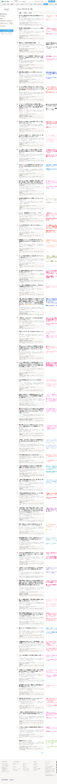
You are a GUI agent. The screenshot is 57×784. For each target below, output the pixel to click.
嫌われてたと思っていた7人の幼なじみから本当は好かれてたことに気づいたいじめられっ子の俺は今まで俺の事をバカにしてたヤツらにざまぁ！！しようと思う (31, 410)
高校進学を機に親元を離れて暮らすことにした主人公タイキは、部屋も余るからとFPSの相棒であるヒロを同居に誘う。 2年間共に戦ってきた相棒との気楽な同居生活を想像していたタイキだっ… (31, 457)
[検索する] (35, 1)
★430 (20, 387)
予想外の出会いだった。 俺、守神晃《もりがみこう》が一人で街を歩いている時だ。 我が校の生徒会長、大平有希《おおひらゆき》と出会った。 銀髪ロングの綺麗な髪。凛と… (31, 202)
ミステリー (25, 767)
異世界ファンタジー (25, 591)
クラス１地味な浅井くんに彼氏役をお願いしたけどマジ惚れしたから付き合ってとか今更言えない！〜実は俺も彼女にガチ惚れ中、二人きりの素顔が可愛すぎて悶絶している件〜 (31, 364)
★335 (20, 746)
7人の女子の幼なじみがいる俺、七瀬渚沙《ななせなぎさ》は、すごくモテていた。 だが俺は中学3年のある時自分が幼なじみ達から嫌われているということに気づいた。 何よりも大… (31, 415)
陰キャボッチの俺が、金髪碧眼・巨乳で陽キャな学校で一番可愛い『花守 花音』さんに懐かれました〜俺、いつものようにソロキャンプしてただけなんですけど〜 (31, 183)
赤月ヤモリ (27, 29)
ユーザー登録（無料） (8, 32)
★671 (20, 277)
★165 (20, 734)
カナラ (41, 454)
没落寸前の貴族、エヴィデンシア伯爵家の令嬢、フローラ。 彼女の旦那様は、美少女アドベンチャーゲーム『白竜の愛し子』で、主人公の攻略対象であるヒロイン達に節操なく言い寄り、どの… (31, 274)
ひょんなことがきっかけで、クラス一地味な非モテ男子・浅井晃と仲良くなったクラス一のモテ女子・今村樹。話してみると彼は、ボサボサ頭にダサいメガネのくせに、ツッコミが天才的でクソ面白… (31, 369)
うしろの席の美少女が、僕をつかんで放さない (30, 225)
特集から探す (4, 767)
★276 (20, 692)
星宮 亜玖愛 (26, 412)
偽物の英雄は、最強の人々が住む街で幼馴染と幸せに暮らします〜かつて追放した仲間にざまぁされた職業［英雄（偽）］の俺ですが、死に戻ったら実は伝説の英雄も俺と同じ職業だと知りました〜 (31, 582)
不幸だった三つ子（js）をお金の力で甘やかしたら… (31, 331)
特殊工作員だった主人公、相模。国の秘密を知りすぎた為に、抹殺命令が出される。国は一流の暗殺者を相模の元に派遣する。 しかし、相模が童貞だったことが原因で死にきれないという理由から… (31, 61)
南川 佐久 (23, 728)
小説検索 (35, 770)
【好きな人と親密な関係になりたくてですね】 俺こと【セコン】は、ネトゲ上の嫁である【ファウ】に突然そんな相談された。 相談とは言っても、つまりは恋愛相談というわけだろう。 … (31, 289)
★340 (20, 635)
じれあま (3, 26)
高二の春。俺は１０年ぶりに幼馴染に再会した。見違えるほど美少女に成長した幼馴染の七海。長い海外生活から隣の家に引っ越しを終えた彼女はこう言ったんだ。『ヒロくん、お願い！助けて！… (31, 731)
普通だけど (49, 127)
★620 (20, 372)
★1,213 (20, 96)
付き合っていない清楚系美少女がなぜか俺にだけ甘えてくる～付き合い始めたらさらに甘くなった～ (31, 165)
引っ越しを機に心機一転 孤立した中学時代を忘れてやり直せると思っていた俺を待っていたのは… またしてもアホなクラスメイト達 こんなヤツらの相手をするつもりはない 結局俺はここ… (31, 45)
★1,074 (20, 205)
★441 (20, 531)
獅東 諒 (29, 272)
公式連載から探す (5, 768)
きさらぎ (34, 686)
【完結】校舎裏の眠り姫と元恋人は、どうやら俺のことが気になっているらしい (31, 493)
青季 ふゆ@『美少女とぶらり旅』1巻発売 (34, 643)
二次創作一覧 (4, 770)
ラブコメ (27, 35)
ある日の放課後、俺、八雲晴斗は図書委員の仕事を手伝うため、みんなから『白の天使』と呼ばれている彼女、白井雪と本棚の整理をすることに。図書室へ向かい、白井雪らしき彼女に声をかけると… (31, 445)
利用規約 (46, 768)
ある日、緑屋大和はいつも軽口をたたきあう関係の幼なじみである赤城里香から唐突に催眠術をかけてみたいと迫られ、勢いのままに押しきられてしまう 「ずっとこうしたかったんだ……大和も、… (31, 618)
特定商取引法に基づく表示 (49, 771)
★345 (20, 517)
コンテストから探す (5, 764)
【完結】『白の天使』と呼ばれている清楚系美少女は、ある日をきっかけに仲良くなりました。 (31, 440)
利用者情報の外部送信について (50, 775)
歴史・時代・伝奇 (26, 768)
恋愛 (27, 22)
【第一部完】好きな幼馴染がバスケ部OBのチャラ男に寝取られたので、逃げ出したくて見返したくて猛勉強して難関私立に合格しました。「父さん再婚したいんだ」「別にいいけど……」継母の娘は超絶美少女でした (31, 301)
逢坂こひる (21, 152)
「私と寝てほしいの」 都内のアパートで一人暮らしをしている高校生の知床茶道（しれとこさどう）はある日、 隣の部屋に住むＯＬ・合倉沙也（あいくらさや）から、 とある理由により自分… (31, 528)
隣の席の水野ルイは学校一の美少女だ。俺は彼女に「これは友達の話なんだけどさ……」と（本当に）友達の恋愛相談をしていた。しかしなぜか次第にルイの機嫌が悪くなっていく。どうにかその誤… (31, 245)
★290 (20, 678)
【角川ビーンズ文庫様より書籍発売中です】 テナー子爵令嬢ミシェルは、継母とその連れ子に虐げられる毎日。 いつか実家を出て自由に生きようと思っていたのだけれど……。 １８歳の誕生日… (31, 19)
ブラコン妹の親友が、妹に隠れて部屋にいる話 (30, 655)
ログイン (45, 1)
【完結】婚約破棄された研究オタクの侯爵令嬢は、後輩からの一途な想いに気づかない (31, 466)
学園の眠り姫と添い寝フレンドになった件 (29, 698)
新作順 (30, 13)
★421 (20, 356)
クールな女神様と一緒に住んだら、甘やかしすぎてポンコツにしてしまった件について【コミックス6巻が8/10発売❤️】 (31, 88)
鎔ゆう (29, 319)
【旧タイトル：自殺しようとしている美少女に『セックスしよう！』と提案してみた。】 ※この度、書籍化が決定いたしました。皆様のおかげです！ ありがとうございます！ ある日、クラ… (31, 32)
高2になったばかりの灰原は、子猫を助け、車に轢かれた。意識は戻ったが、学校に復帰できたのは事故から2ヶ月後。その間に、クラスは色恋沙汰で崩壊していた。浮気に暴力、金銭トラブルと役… (31, 400)
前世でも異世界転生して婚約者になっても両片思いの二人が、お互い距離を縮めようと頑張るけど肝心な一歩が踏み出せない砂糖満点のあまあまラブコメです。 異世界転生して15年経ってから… (31, 543)
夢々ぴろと (36, 512)
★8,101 (20, 35)
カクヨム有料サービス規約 (49, 770)
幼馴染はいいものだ (51, 731)
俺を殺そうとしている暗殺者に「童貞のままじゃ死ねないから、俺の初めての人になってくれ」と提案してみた (31, 57)
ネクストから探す (5, 763)
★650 (20, 338)
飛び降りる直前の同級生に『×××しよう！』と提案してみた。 (31, 28)
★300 (20, 648)
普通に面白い (49, 33)
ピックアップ (36, 766)
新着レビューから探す (5, 771)
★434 (20, 418)
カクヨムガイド (47, 763)
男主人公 (10, 20)
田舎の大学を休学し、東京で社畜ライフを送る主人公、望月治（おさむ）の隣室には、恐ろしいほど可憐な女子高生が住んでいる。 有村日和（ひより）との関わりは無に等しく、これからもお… (31, 675)
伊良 (25, 58)
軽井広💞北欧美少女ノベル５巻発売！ (31, 90)
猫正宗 (23, 350)
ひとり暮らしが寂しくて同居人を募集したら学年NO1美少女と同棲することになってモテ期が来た (30, 150)
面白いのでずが (50, 305)
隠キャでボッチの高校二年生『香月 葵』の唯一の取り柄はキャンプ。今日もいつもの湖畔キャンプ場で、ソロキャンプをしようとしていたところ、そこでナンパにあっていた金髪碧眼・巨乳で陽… (31, 187)
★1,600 (20, 128)
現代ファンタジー (26, 763)
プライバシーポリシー (48, 774)
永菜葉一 (37, 136)
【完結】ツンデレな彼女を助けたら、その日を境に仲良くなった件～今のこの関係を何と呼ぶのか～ (31, 568)
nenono (39, 467)
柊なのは (21, 167)
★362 (20, 403)
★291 (20, 561)
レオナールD (25, 73)
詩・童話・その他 (26, 770)
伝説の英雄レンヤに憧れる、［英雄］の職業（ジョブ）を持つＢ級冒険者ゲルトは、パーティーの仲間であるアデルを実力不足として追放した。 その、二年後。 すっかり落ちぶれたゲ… (31, 589)
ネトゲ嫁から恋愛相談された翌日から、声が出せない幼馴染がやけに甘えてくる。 (31, 285)
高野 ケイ (35, 615)
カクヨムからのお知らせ (49, 766)
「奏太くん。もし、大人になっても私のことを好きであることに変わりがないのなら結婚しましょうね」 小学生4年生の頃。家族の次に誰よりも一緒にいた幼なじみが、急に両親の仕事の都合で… (31, 483)
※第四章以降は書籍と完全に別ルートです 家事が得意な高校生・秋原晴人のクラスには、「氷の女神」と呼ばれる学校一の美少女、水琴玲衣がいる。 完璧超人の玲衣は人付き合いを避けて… (31, 93)
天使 (12, 23)
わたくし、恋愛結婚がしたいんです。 (28, 213)
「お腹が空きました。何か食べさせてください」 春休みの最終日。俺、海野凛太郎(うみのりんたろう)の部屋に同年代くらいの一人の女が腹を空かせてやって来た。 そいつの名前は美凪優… (31, 603)
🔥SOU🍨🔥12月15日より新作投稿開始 (31, 304)
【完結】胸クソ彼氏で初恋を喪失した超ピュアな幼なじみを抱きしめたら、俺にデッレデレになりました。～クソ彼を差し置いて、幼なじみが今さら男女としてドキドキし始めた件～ (31, 510)
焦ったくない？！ (5, 23)
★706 (20, 232)
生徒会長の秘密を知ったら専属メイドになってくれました (31, 198)
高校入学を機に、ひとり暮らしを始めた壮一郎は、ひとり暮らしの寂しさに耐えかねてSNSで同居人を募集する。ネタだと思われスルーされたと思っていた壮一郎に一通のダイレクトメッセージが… (31, 155)
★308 (20, 606)
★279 (20, 486)
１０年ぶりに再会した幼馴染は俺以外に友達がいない (31, 727)
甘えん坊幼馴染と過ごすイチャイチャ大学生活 (30, 380)
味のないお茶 (35, 600)
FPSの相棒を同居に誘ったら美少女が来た (29, 455)
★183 (20, 662)
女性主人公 (4, 20)
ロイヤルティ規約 (52, 768)
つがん (38, 42)
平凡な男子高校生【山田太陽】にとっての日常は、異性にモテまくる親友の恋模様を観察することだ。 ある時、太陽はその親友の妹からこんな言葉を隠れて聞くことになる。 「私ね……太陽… (31, 260)
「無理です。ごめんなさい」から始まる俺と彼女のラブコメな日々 (31, 318)
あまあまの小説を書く (7, 30)
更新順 (25, 13)
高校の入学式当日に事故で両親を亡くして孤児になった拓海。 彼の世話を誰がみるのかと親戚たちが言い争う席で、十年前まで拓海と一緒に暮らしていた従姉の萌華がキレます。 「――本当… (31, 353)
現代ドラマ (25, 766)
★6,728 (20, 64)
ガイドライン (47, 772)
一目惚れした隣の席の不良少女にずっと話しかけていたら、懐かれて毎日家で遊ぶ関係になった (31, 712)
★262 (20, 705)
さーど (36, 286)
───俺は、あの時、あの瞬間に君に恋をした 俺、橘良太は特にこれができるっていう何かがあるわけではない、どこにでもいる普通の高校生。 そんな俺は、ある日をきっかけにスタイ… (31, 573)
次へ (42, 752)
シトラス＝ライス (30, 185)
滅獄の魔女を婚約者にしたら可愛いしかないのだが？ (30, 72)
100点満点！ (49, 202)
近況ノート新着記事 (37, 768)
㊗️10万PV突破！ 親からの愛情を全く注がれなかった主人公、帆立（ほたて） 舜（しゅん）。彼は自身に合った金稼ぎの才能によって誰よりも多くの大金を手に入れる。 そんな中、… (31, 335)
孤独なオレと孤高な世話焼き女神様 (27, 43)
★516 (20, 720)
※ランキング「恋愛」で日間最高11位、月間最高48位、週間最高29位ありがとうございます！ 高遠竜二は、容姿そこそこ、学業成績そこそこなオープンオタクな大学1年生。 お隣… (31, 384)
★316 (20, 621)
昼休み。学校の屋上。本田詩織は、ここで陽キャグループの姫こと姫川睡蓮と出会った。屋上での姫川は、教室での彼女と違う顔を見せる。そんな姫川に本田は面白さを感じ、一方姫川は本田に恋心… (31, 632)
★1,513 (20, 142)
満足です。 (49, 19)
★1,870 (20, 158)
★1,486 (20, 190)
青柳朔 (39, 213)
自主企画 (35, 763)
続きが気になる (50, 92)
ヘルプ (46, 764)
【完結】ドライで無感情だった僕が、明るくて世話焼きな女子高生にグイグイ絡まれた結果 (31, 670)
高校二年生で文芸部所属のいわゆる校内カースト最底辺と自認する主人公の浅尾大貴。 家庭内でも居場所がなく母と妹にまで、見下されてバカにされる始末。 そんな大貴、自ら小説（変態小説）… (31, 322)
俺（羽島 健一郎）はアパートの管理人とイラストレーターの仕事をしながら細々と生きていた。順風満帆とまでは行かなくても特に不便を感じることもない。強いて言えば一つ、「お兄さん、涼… (31, 659)
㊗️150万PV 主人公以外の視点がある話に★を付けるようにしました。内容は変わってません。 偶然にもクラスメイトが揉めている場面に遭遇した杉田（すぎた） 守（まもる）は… (31, 111)
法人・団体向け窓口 (48, 767)
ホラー (14, 767)
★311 (20, 591)
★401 (20, 473)
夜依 (31, 123)
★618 (20, 311)
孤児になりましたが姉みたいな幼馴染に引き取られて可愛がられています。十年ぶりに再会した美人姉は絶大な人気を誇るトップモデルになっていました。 (31, 348)
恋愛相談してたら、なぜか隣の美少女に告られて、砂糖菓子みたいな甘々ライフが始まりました (31, 240)
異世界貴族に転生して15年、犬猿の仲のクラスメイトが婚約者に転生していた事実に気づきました (31, 538)
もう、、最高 (49, 261)
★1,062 (20, 173)
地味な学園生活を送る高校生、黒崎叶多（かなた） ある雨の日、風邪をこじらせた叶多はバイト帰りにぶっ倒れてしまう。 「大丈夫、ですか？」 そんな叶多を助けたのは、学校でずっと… (31, 702)
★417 (20, 546)
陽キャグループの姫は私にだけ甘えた (28, 628)
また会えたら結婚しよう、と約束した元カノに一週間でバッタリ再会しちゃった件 (31, 135)
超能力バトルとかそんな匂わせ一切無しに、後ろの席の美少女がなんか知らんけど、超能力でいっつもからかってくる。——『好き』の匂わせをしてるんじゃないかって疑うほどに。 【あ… (31, 229)
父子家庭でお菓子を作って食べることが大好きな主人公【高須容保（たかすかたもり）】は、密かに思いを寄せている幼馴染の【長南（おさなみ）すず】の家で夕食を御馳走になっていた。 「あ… (31, 308)
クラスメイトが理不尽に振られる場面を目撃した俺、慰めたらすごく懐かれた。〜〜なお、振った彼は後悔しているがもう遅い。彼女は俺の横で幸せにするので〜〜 (31, 106)
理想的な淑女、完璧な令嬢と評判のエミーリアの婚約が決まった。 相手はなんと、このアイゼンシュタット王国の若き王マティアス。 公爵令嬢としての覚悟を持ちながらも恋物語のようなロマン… (31, 215)
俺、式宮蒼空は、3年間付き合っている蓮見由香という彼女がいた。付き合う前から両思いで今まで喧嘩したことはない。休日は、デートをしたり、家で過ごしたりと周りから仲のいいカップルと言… (31, 497)
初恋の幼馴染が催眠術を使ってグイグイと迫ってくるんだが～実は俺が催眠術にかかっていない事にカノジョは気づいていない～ (31, 614)
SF (13, 764)
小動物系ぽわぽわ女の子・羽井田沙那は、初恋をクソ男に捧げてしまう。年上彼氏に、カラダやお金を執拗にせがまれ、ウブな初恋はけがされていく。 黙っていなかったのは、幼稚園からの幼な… (31, 514)
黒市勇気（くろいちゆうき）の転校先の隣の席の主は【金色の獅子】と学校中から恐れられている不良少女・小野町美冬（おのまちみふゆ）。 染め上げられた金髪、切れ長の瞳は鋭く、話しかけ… (31, 717)
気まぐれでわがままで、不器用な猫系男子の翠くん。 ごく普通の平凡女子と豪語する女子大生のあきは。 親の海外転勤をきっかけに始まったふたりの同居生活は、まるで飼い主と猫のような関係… (31, 743)
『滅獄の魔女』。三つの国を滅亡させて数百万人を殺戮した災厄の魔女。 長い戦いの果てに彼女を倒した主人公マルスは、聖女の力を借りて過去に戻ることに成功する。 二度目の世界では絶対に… (31, 76)
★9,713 (20, 22)
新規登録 (52, 1)
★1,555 (20, 114)
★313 (20, 433)
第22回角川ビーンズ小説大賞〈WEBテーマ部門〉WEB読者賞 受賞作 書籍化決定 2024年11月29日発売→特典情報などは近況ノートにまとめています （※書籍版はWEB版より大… (31, 470)
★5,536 (20, 48)
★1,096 (20, 218)
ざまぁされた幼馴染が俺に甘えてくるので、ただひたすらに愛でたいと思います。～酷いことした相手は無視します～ (31, 554)
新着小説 (35, 767)
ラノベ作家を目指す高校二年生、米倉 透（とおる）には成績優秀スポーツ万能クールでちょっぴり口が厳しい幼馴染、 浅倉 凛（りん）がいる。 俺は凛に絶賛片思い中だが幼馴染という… (31, 645)
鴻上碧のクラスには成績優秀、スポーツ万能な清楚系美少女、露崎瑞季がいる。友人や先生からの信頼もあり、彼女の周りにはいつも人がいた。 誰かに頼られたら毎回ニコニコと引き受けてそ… (31, 170)
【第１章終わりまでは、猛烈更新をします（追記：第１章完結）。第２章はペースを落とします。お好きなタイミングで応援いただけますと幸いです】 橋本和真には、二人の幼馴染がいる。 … (31, 558)
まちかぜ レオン (30, 397)
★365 (20, 460)
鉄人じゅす (29, 257)
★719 (20, 292)
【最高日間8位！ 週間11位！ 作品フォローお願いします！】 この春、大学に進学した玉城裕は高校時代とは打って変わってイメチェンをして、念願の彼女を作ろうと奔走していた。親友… (31, 430)
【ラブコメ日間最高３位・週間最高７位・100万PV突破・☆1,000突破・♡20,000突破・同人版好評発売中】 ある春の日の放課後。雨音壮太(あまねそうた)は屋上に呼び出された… (31, 125)
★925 (20, 248)
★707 (20, 262)
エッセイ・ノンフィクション (17, 768)
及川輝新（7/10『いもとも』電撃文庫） (31, 525)
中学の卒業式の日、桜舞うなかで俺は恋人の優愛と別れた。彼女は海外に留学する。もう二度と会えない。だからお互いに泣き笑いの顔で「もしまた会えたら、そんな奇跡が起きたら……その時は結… (31, 139)
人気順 (19, 13)
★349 (20, 576)
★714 (20, 325)
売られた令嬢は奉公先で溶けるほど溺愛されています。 (31, 16)
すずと (24, 199)
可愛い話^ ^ (49, 717)
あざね (29, 555)
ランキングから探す (5, 766)
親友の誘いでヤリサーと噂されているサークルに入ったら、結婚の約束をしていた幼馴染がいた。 (31, 425)
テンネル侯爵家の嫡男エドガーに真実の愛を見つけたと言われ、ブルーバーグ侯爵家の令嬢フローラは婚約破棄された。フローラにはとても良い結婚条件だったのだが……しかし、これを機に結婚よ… (31, 689)
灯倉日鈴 (24, 17)
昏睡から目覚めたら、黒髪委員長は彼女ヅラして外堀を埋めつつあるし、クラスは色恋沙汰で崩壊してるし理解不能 (31, 396)
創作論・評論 (15, 770)
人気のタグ (35, 764)
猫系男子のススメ (23, 740)
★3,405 (20, 79)
